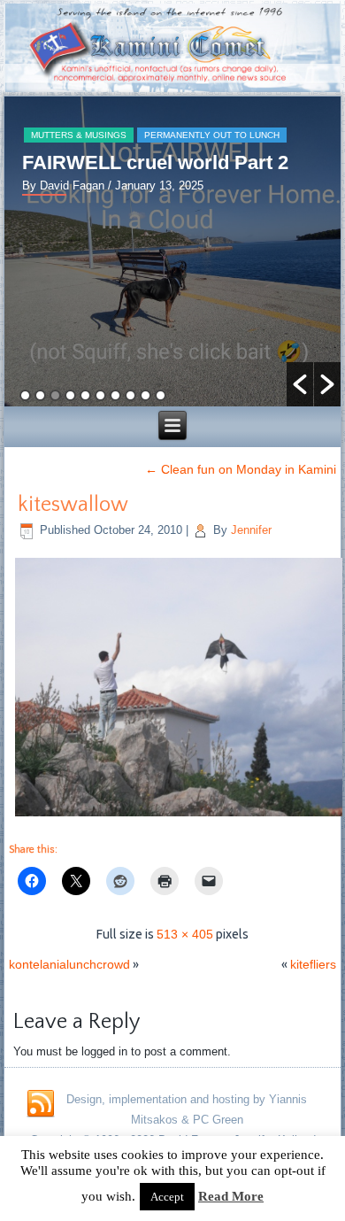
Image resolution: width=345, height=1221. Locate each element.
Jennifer (251, 530)
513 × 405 (185, 934)
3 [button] (55, 395)
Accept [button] (167, 1196)
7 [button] (115, 395)
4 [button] (70, 395)
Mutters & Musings (78, 135)
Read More (231, 1196)
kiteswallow (73, 504)
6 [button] (100, 395)
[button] (300, 384)
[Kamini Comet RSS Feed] (41, 1104)
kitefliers (313, 964)
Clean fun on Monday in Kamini (240, 469)
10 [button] (160, 395)
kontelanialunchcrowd (69, 964)
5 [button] (85, 395)
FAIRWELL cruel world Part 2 (155, 162)
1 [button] (25, 395)
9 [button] (145, 395)
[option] (172, 251)
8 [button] (130, 395)
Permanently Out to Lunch (212, 135)
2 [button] (40, 395)
